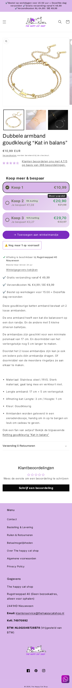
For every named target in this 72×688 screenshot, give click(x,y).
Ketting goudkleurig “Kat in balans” (26, 434)
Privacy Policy (15, 566)
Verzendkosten (10, 155)
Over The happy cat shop (23, 550)
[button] (4, 22)
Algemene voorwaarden (21, 558)
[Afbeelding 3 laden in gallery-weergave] (58, 120)
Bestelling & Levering (20, 527)
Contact (12, 519)
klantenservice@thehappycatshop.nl (40, 613)
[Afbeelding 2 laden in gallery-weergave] (36, 120)
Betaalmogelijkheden (20, 542)
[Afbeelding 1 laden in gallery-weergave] (13, 120)
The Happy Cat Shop (39, 686)
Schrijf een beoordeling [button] (36, 488)
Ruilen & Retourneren (20, 535)
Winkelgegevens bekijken (22, 269)
